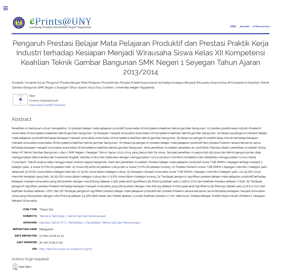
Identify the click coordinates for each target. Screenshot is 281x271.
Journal (244, 26)
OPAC (233, 26)
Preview (60, 105)
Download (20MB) (41, 105)
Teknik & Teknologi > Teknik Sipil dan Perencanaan (72, 216)
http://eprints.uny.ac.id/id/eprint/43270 (65, 249)
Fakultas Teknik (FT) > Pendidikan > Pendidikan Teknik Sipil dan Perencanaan (89, 222)
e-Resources (260, 26)
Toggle (8, 8)
